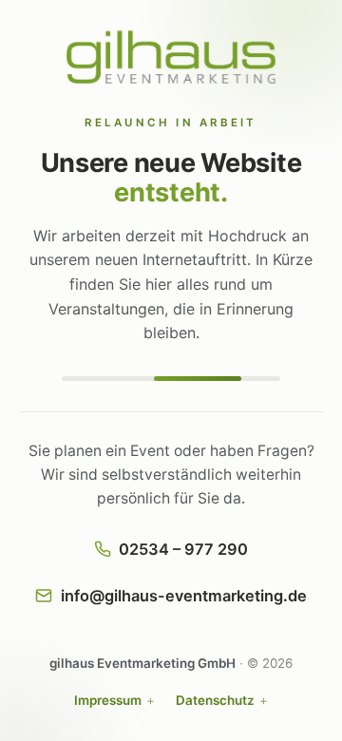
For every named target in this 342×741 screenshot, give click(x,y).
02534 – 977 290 (183, 549)
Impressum (108, 700)
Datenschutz (215, 700)
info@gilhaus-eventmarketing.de (184, 595)
